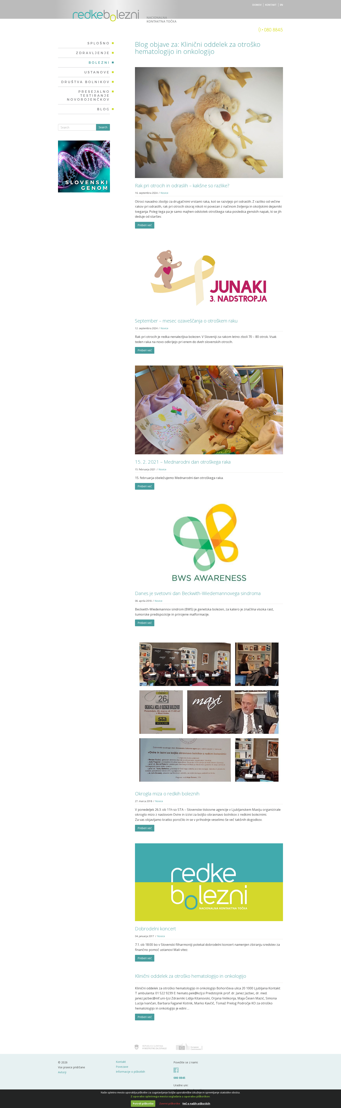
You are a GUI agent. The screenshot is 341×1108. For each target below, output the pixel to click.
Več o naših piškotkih (196, 1103)
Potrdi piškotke (143, 1103)
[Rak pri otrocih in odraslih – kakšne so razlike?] (209, 122)
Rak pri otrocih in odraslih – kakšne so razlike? (182, 185)
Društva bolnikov (85, 82)
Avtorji (62, 1072)
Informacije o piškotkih (130, 1071)
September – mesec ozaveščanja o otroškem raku (186, 320)
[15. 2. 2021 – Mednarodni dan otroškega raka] (209, 409)
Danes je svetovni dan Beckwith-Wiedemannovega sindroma (198, 593)
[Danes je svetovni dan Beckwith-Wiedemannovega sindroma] (209, 543)
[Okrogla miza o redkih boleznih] (209, 712)
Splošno (98, 43)
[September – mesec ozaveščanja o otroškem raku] (209, 276)
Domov (256, 5)
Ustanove (97, 72)
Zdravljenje (93, 53)
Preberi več (145, 225)
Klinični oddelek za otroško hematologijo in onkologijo (190, 976)
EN (281, 5)
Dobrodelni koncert (155, 928)
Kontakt (270, 5)
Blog (103, 109)
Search (103, 127)
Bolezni (99, 62)
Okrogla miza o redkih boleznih (167, 793)
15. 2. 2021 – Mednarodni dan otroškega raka (183, 461)
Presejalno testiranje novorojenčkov (88, 95)
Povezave (122, 1067)
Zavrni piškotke (169, 1103)
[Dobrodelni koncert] (209, 882)
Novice (164, 193)
